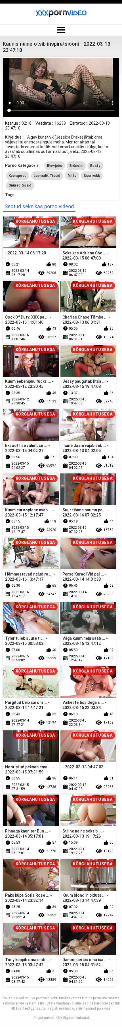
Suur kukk (92, 176)
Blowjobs (54, 166)
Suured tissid (20, 185)
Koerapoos (18, 176)
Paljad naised (43, 1018)
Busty (95, 166)
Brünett (76, 166)
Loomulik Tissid (47, 176)
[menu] (61, 30)
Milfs (72, 176)
